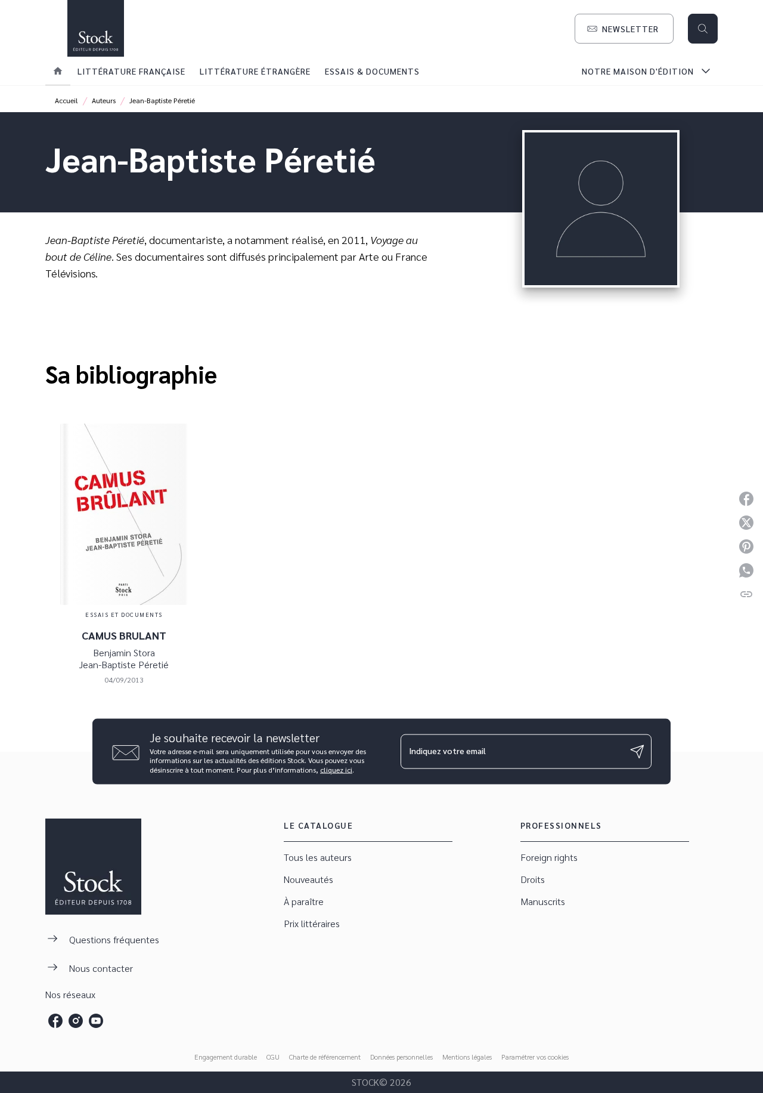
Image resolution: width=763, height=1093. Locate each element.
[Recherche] (703, 29)
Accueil (66, 100)
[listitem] (55, 1021)
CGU (273, 1056)
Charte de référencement (325, 1056)
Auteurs (104, 100)
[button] (624, 29)
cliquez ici (336, 769)
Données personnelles (401, 1056)
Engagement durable (225, 1056)
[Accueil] (95, 28)
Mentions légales (467, 1056)
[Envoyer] (637, 751)
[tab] (57, 71)
